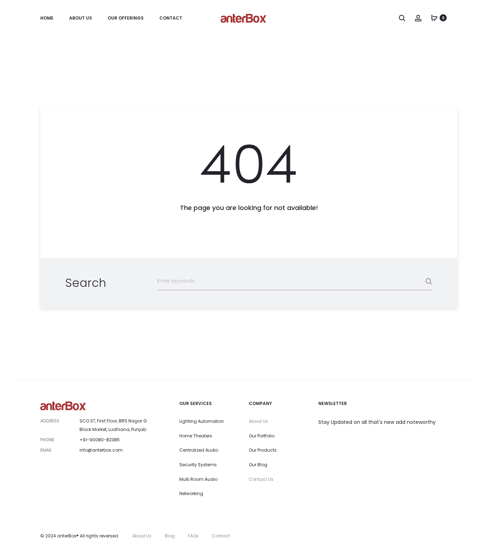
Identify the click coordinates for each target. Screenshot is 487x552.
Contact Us (261, 479)
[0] (434, 17)
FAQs (193, 536)
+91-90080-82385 (100, 440)
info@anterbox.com (101, 450)
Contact (170, 18)
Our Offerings (126, 18)
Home (46, 18)
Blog (170, 536)
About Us (80, 18)
